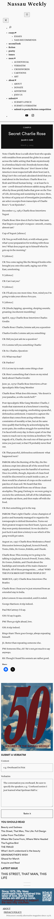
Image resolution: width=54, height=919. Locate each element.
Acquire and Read (10, 863)
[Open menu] (27, 14)
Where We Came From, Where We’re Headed (24, 839)
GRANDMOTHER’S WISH (14, 855)
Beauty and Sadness (11, 827)
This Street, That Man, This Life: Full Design (23, 831)
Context (5, 761)
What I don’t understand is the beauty (20, 851)
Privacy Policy (13, 912)
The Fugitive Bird (9, 843)
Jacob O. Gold (27, 140)
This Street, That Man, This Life (24, 876)
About (6, 909)
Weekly (37, 4)
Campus (27, 128)
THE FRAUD (7, 847)
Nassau (16, 4)
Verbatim (5, 776)
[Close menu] (6, 20)
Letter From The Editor (13, 835)
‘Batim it (27, 814)
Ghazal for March (10, 859)
